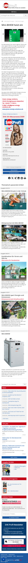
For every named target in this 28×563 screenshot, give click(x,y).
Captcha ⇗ (19, 543)
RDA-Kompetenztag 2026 (11, 405)
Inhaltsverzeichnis (14, 173)
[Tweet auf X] (12, 178)
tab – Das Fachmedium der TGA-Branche (15, 485)
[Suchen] (25, 15)
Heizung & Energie (9, 21)
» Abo (15, 469)
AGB (14, 556)
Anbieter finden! (14, 517)
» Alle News (5, 418)
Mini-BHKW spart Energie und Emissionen (13, 296)
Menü (14, 12)
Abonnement (14, 170)
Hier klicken (16, 542)
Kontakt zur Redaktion (6, 556)
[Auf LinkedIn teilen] (18, 178)
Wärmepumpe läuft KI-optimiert (13, 415)
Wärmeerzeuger (19, 21)
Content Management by (7, 560)
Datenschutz (20, 556)
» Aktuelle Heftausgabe (20, 466)
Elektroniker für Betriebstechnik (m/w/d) (11, 438)
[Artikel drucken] (24, 178)
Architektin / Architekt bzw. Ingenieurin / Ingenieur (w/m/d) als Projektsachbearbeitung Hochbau (13, 428)
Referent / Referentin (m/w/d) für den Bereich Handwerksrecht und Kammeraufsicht (13, 447)
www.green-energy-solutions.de (12, 109)
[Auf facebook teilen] (9, 178)
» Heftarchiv (17, 467)
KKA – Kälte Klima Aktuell (13, 491)
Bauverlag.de (4, 561)
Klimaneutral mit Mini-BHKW (12, 223)
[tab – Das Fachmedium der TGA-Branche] (5, 485)
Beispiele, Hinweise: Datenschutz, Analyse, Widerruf (13, 548)
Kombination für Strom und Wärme (12, 257)
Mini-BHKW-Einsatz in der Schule (14, 191)
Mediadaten (11, 554)
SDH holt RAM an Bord (11, 399)
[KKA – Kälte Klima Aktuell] (5, 491)
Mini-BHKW (6, 334)
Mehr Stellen (14, 457)
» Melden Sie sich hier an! (14, 546)
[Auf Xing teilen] (15, 178)
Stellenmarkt (4, 554)
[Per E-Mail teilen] (21, 178)
